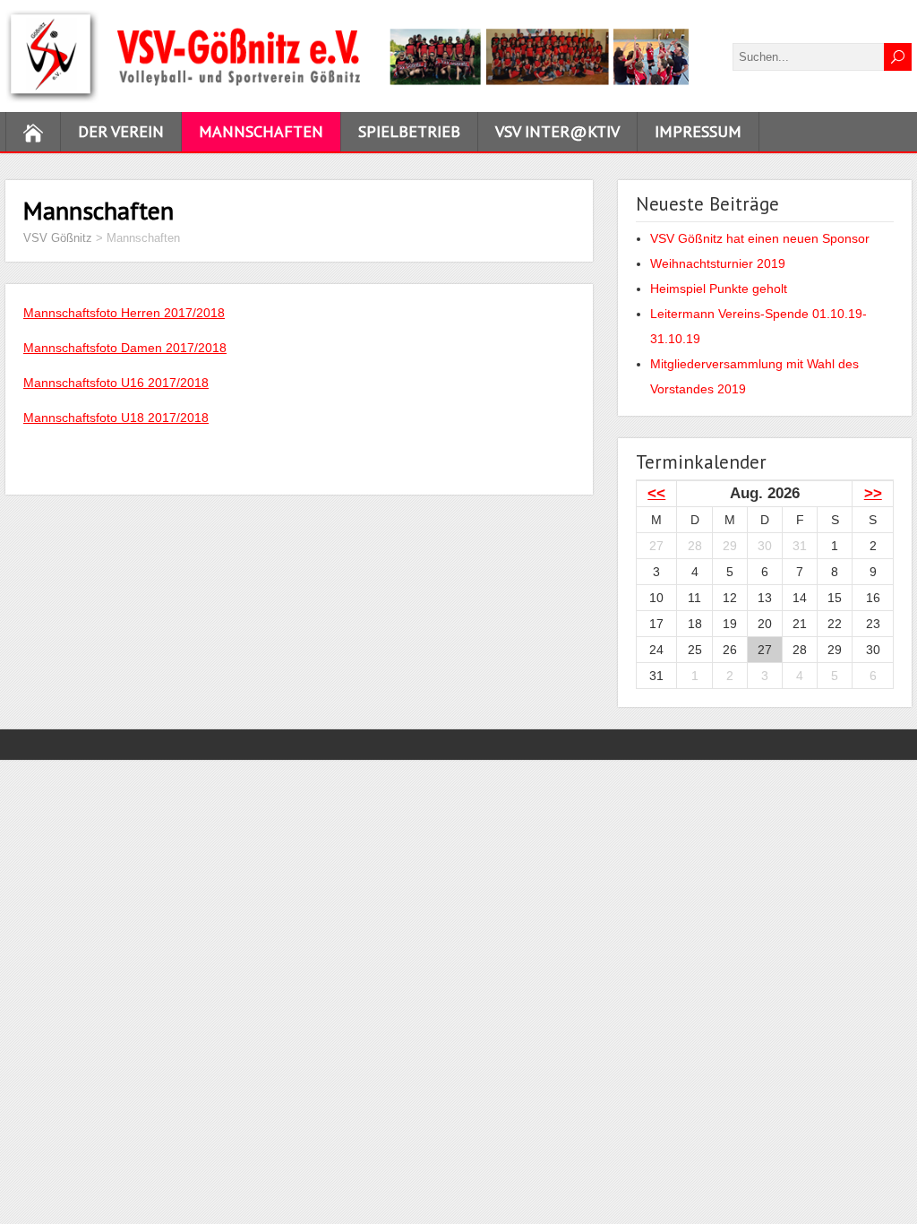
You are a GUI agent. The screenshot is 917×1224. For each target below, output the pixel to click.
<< (656, 493)
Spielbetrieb (409, 131)
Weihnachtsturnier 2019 (717, 263)
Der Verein (121, 131)
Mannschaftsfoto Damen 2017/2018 (125, 347)
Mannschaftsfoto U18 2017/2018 (116, 417)
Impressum (698, 131)
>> (873, 493)
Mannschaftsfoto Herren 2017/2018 (124, 313)
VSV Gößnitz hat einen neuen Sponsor (760, 238)
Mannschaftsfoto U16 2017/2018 (116, 382)
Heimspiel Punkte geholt (718, 288)
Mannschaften (261, 131)
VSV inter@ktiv (557, 131)
